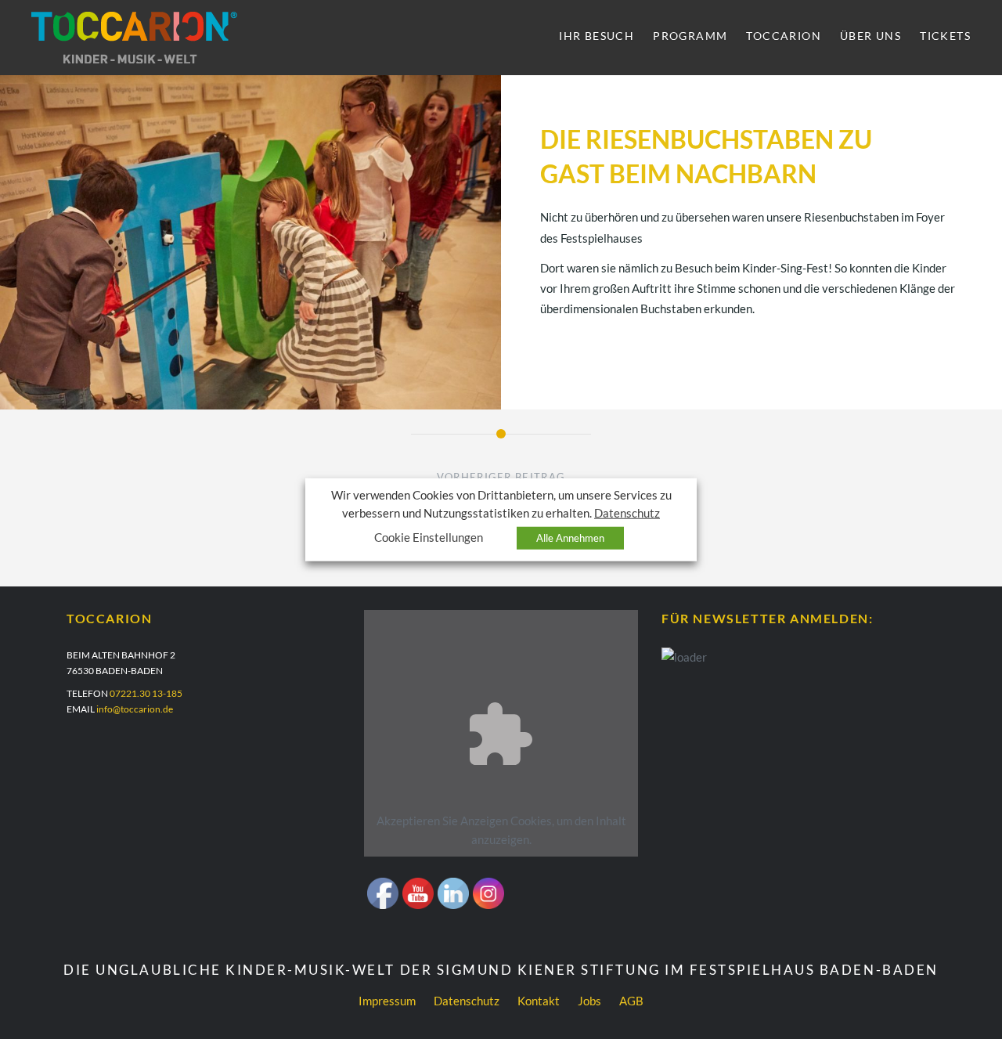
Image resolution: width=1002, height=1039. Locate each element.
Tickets (945, 35)
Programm (690, 35)
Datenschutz (466, 1001)
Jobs (589, 1001)
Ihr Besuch (596, 35)
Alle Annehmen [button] (570, 538)
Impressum (387, 1001)
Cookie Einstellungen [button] (428, 537)
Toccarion (783, 35)
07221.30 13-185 (146, 693)
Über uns (870, 35)
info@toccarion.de (134, 709)
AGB (631, 1001)
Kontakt (538, 1001)
